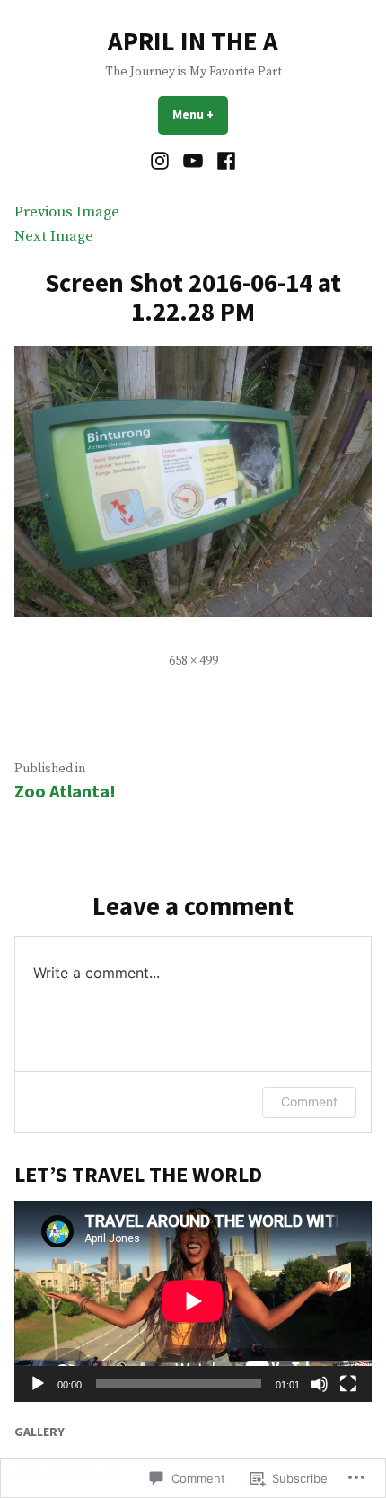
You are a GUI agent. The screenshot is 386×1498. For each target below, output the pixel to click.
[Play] (38, 1384)
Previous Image (66, 212)
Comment (309, 1101)
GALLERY (39, 1431)
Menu (200, 114)
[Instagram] (162, 161)
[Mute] (320, 1384)
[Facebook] (223, 161)
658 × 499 (193, 661)
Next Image (53, 236)
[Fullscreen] (348, 1384)
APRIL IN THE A (193, 41)
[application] (193, 1301)
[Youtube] (193, 161)
